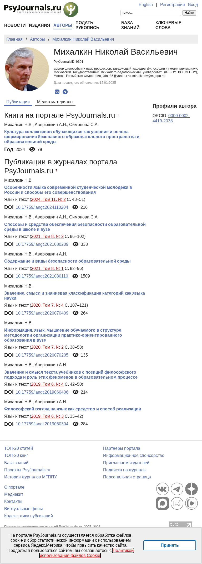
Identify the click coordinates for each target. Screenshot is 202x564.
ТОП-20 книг (16, 455)
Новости (15, 25)
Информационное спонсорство (133, 455)
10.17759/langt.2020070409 (42, 313)
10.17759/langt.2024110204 (42, 207)
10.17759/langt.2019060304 (42, 424)
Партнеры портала (121, 448)
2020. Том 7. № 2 (47, 347)
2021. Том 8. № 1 (47, 268)
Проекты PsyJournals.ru (27, 470)
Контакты (13, 501)
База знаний (16, 463)
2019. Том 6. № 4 (47, 384)
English (146, 4)
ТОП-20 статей (18, 448)
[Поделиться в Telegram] (65, 92)
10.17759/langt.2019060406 (42, 392)
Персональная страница (127, 477)
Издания (39, 25)
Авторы (62, 25)
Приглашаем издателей (126, 463)
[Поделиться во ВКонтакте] (57, 92)
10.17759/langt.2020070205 (42, 355)
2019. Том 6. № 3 (47, 416)
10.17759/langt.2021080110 (42, 276)
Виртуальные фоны (23, 508)
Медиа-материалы (55, 102)
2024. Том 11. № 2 (48, 199)
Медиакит (13, 494)
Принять (170, 545)
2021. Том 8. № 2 (47, 236)
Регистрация (172, 4)
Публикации (18, 102)
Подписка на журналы (125, 470)
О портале (14, 487)
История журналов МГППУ (30, 477)
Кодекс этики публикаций (28, 516)
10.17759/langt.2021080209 (42, 244)
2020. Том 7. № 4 (47, 305)
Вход (193, 4)
